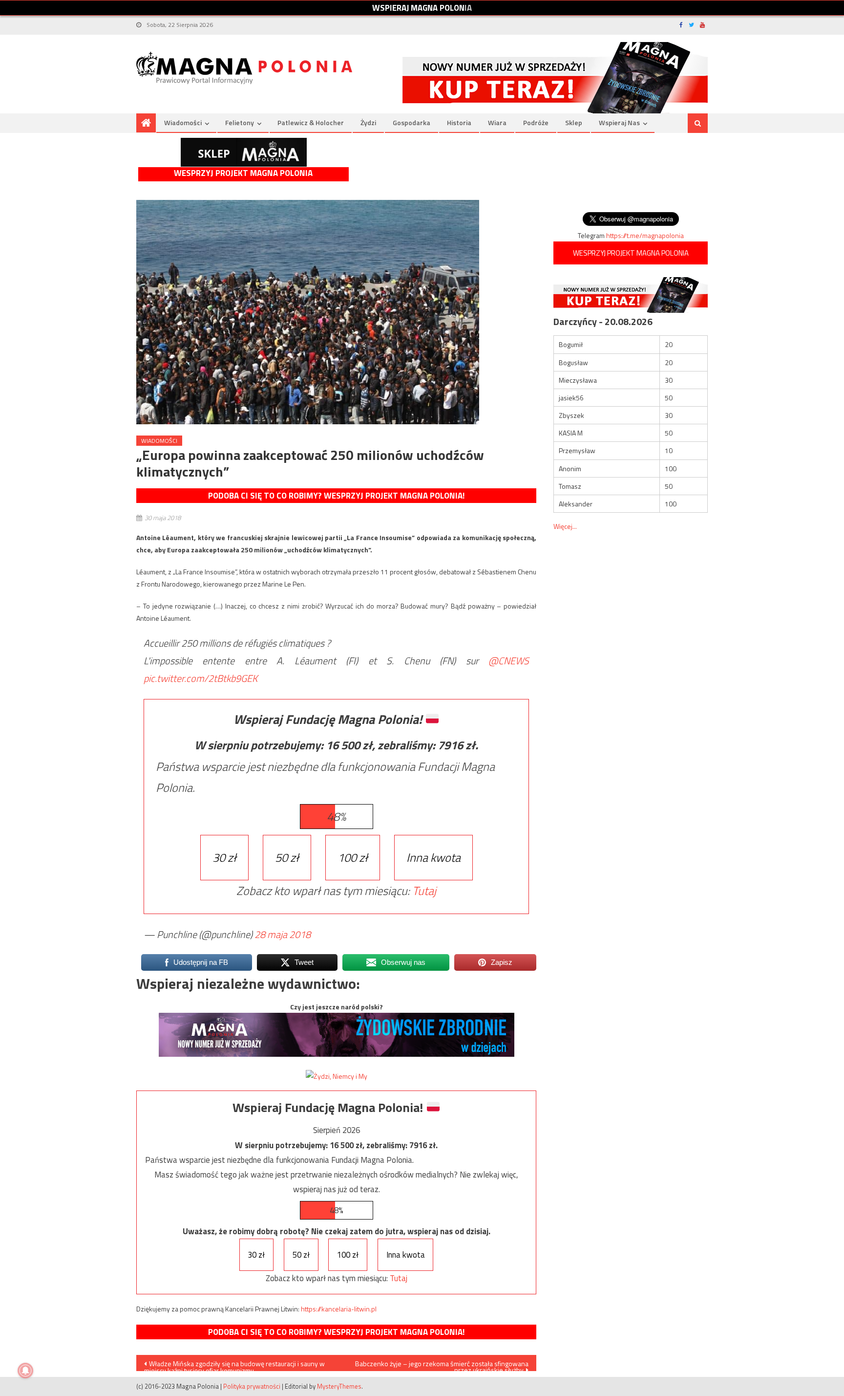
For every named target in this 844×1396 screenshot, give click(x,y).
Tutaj (424, 890)
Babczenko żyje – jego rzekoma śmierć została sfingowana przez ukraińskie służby (441, 1364)
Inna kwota (433, 857)
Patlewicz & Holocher (310, 122)
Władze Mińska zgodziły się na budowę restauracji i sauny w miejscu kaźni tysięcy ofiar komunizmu (234, 1364)
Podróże (536, 122)
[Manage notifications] (25, 1370)
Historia (459, 122)
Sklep (573, 122)
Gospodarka (411, 122)
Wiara (497, 122)
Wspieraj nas (619, 122)
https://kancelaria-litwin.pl (339, 1309)
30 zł (224, 857)
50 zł (287, 857)
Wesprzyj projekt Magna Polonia (243, 173)
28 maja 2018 (282, 934)
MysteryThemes (339, 1386)
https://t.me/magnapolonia (645, 235)
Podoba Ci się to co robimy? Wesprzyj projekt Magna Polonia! (336, 495)
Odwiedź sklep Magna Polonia (244, 152)
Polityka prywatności (251, 1386)
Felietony (239, 122)
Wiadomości (183, 122)
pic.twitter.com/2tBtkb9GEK (200, 678)
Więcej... (565, 526)
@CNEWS (508, 660)
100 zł (353, 857)
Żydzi (368, 122)
